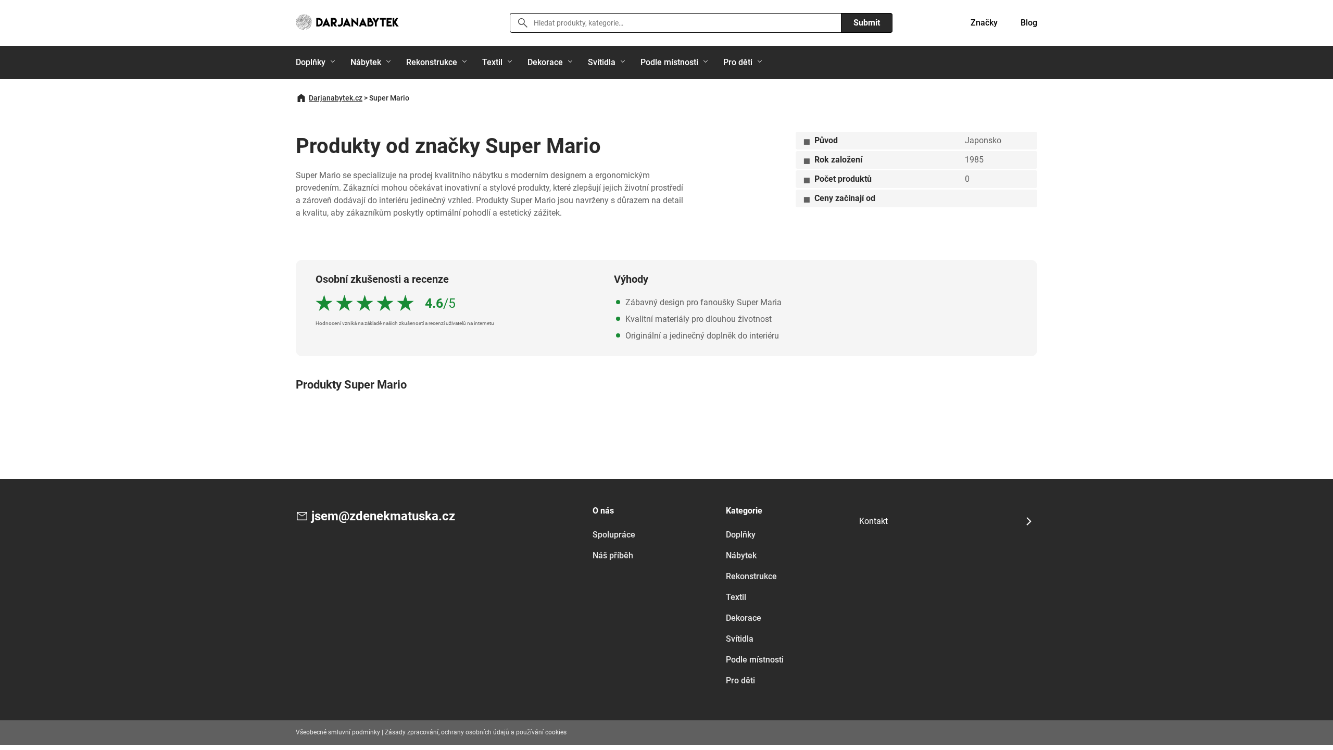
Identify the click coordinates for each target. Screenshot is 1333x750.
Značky (984, 23)
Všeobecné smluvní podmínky (338, 732)
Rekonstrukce (431, 62)
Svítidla (601, 62)
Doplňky (310, 62)
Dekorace (545, 62)
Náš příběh (613, 555)
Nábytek (365, 62)
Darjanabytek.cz (335, 98)
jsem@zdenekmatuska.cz (383, 516)
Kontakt (873, 521)
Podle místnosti (669, 62)
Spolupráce (614, 535)
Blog (1029, 23)
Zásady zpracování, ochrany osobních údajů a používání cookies (476, 732)
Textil (492, 62)
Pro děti (737, 62)
